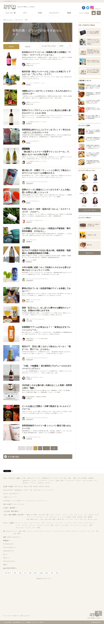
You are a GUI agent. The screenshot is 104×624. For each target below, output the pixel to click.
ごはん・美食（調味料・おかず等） (13, 514)
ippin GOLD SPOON (9, 568)
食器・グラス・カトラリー (11, 537)
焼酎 (24, 531)
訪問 (16, 486)
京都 (20, 573)
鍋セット (37, 519)
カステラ (47, 525)
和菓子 (52, 525)
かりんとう (85, 525)
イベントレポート (8, 547)
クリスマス (6, 500)
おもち (22, 504)
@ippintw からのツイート (44, 578)
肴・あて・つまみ (92, 519)
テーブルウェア (7, 544)
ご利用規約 (28, 622)
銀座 (47, 573)
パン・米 (70, 514)
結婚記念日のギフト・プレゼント (50, 478)
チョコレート (50, 522)
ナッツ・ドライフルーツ (37, 517)
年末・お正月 (7, 504)
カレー (71, 519)
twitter (87, 7)
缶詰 (42, 519)
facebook (83, 7)
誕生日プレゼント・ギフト (34, 478)
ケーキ (18, 522)
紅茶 (97, 531)
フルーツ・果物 (36, 527)
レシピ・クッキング (49, 490)
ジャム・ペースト (78, 514)
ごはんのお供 (41, 514)
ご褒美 (74, 478)
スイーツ (14, 497)
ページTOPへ (98, 619)
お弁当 (45, 519)
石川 (25, 573)
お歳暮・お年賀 (59, 480)
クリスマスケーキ (30, 500)
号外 (4, 564)
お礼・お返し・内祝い (65, 478)
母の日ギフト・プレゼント (29, 482)
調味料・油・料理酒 (32, 514)
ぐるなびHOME (7, 622)
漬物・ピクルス (50, 514)
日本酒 (20, 531)
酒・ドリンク (7, 531)
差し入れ (20, 486)
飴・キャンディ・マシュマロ (23, 527)
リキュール (74, 531)
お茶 (15, 533)
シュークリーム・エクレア (70, 522)
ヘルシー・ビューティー (10, 493)
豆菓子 (91, 525)
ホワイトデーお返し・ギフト (90, 480)
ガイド (5, 558)
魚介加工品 (80, 517)
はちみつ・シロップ (94, 514)
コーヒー (92, 531)
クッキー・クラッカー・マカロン (37, 522)
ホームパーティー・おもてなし (12, 490)
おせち (15, 504)
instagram (92, 7)
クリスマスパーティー (41, 500)
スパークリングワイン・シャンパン (42, 531)
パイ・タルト (24, 522)
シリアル (64, 514)
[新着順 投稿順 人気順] (65, 46)
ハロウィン (6, 497)
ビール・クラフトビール (59, 531)
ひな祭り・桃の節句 (9, 508)
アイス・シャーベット (75, 525)
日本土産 (47, 486)
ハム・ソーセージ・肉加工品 (64, 517)
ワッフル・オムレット (89, 522)
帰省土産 (35, 486)
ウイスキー (29, 531)
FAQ (41, 622)
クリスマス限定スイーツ (18, 500)
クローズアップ (7, 551)
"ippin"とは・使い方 (25, 615)
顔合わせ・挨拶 (28, 486)
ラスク (80, 522)
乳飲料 (18, 533)
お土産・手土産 (7, 486)
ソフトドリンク (83, 531)
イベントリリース (8, 561)
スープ (66, 519)
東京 (15, 573)
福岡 (30, 573)
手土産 (25, 490)
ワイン (15, 531)
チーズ (28, 517)
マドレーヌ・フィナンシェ (28, 525)
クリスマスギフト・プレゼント (46, 480)
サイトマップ (35, 622)
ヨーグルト (58, 514)
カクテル (68, 531)
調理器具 (6, 540)
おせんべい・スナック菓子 (62, 525)
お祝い (24, 478)
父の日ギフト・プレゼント (44, 482)
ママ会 (30, 490)
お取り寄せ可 (7, 573)
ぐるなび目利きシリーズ (18, 622)
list (12, 471)
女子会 (35, 490)
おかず (51, 517)
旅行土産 (41, 486)
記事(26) (11, 46)
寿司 (50, 519)
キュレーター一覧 (7, 615)
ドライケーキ (40, 525)
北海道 (41, 573)
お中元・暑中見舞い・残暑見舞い (85, 478)
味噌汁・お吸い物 (56, 519)
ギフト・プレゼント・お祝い (11, 478)
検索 (99, 13)
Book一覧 (16, 615)
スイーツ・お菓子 (8, 523)
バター (85, 514)
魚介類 (74, 517)
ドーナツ (18, 525)
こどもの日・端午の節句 (10, 511)
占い (4, 554)
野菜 (85, 517)
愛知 (35, 573)
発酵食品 (90, 517)
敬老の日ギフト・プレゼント (30, 480)
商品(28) (27, 46)
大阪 (52, 573)
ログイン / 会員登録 (84, 12)
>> (54, 448)
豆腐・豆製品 (30, 519)
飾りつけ (40, 490)
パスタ (46, 517)
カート (94, 13)
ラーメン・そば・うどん (80, 519)
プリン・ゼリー (59, 522)
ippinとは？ (98, 8)
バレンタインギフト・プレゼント (73, 480)
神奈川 (57, 573)
